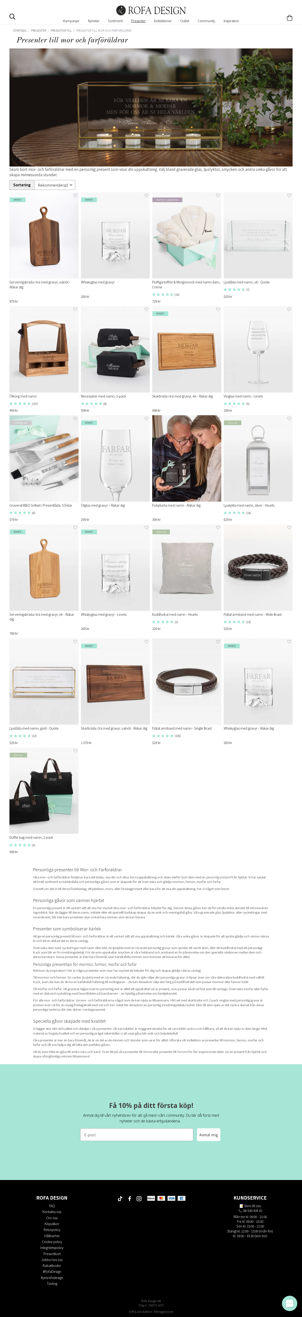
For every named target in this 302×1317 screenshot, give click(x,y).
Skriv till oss (252, 1205)
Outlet (184, 20)
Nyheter (94, 20)
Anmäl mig (208, 1134)
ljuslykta (87, 977)
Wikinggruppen (163, 1311)
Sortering (22, 185)
